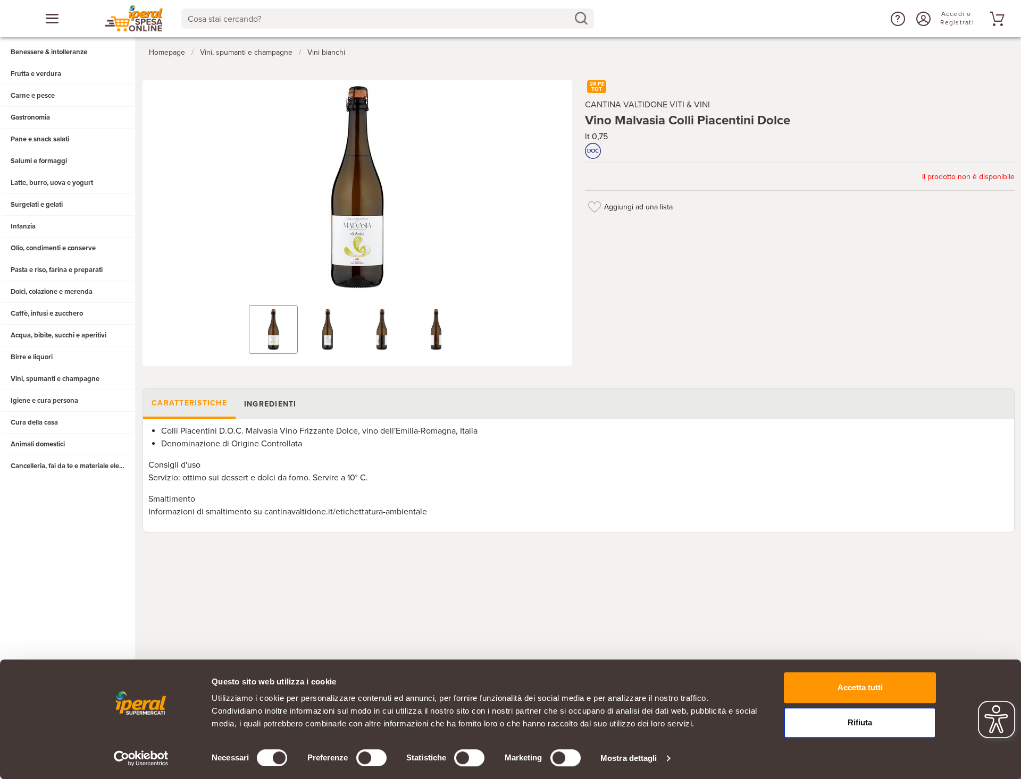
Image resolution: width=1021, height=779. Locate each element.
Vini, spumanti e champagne (55, 379)
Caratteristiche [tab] (189, 403)
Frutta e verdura (36, 74)
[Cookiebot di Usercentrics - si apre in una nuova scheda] (141, 758)
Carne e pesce (33, 95)
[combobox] (387, 19)
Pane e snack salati (40, 139)
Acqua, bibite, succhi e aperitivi (58, 335)
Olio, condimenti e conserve (53, 248)
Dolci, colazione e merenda (52, 291)
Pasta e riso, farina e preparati (57, 270)
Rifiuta (860, 722)
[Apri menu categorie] (52, 18)
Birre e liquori (32, 357)
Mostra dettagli (628, 758)
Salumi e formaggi (39, 161)
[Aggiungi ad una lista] (594, 206)
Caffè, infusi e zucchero (47, 313)
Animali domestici (38, 444)
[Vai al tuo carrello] (995, 18)
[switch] (371, 757)
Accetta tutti (860, 687)
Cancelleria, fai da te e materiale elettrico (73, 466)
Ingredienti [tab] (270, 404)
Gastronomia (30, 117)
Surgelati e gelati (37, 204)
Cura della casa (34, 422)
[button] (896, 18)
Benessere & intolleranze (49, 52)
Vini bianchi (326, 52)
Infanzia (23, 226)
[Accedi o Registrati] (922, 18)
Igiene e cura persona (44, 400)
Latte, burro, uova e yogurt (52, 183)
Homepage (167, 52)
